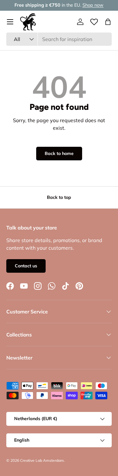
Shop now (93, 5)
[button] (108, 22)
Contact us (26, 266)
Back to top (59, 197)
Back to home (59, 153)
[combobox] (59, 39)
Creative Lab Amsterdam (42, 460)
